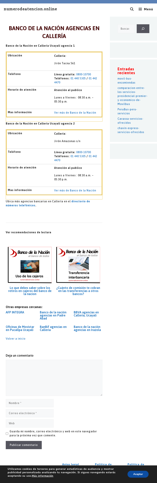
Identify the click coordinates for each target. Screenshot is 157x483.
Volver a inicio (15, 338)
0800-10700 (83, 74)
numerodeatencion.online (30, 9)
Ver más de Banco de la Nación (75, 112)
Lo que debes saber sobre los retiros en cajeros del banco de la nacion (30, 291)
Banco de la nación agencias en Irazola (87, 328)
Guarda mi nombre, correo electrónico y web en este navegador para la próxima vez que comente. (53, 433)
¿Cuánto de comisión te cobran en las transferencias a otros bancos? (78, 291)
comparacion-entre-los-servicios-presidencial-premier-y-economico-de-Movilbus (133, 96)
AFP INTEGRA (15, 312)
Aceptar (138, 474)
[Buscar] (143, 28)
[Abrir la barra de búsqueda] (132, 9)
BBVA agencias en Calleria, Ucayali (86, 314)
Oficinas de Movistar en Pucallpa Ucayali (20, 328)
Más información (42, 476)
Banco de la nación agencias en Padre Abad (53, 315)
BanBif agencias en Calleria (53, 328)
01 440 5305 (78, 78)
